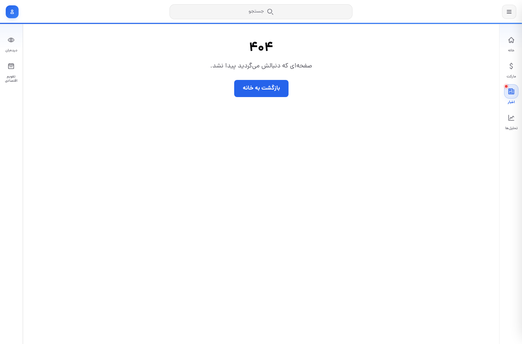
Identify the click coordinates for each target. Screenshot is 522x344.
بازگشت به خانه (261, 88)
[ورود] (12, 11)
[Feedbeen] (475, 11)
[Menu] (509, 12)
